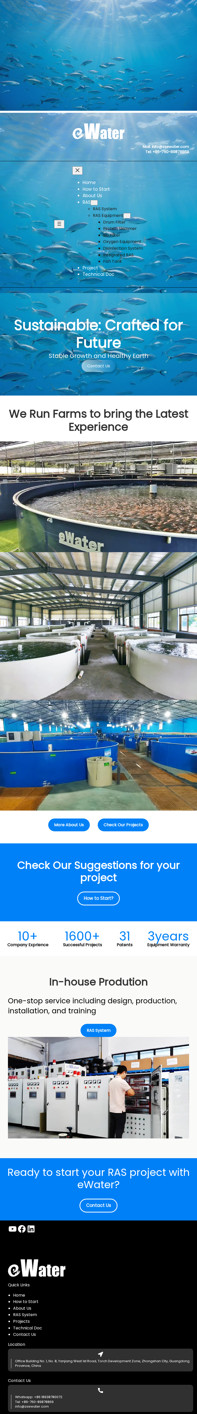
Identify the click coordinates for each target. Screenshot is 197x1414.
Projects (21, 1321)
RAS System (25, 1315)
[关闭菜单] (77, 170)
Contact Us (98, 366)
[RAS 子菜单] (94, 202)
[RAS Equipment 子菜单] (127, 215)
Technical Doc (27, 1328)
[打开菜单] (59, 224)
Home (19, 1295)
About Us (22, 1308)
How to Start (25, 1302)
